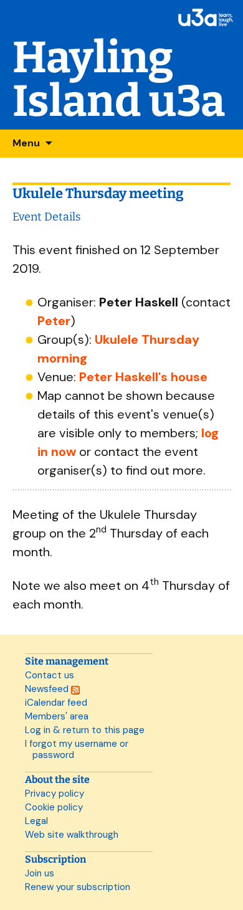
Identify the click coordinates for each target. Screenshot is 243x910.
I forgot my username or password (76, 749)
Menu (26, 142)
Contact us (49, 675)
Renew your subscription (77, 887)
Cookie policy (54, 807)
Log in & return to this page (85, 730)
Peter (53, 321)
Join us (39, 873)
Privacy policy (54, 793)
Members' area (56, 716)
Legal (36, 821)
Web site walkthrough (71, 834)
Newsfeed (48, 689)
